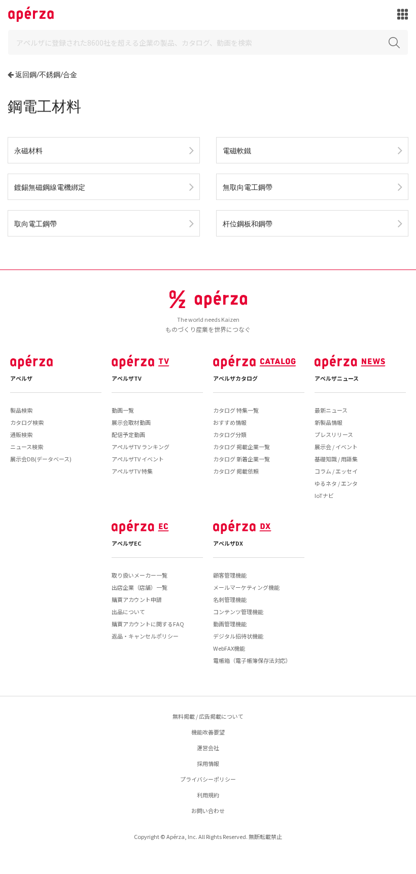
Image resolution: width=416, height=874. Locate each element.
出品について (128, 612)
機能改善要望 (208, 732)
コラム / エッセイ (336, 471)
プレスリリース (334, 434)
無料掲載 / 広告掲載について (208, 716)
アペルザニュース (337, 378)
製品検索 (21, 410)
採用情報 (208, 763)
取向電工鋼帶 (35, 223)
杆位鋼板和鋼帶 (247, 223)
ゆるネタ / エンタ (336, 483)
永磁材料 (28, 150)
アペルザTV (127, 378)
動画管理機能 (230, 624)
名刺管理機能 (230, 599)
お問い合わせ (208, 810)
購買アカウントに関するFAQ (148, 624)
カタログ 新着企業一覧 (241, 459)
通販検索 (21, 434)
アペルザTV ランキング (140, 447)
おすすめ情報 (230, 422)
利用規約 (208, 795)
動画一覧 (123, 410)
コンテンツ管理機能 (238, 612)
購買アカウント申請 (137, 599)
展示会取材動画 (131, 422)
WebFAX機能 (229, 648)
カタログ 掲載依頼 (236, 471)
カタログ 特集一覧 (236, 410)
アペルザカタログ (235, 378)
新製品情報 (328, 422)
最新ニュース (331, 410)
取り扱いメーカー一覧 (139, 575)
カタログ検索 (27, 422)
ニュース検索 (26, 447)
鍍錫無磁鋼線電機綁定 (49, 187)
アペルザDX (228, 543)
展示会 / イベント (336, 447)
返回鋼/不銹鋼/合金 (46, 74)
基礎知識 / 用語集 (336, 459)
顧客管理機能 (230, 575)
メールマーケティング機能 (246, 587)
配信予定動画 (128, 434)
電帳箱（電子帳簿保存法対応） (252, 660)
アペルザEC (127, 543)
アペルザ (21, 378)
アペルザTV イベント (138, 459)
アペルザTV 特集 (132, 471)
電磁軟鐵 (237, 150)
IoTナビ (324, 495)
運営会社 (208, 748)
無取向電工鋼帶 (247, 187)
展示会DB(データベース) (41, 459)
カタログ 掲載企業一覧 (241, 447)
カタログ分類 (230, 434)
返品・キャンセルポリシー (145, 636)
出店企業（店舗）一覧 (139, 587)
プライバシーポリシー (208, 779)
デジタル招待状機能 (238, 636)
